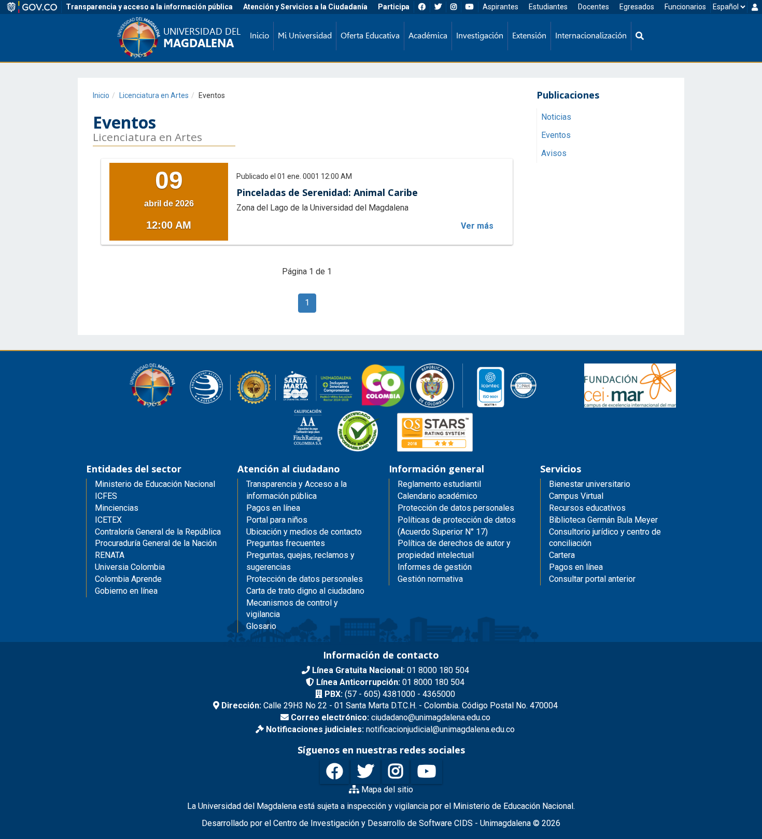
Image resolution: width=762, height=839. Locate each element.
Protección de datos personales (456, 508)
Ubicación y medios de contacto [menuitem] (304, 532)
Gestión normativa (430, 579)
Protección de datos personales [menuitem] (304, 579)
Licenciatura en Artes (154, 95)
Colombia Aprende (128, 579)
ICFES (106, 496)
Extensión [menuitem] (529, 35)
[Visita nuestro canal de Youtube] (426, 772)
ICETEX (108, 520)
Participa (394, 7)
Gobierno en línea (126, 591)
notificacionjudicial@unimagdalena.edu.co (390, 729)
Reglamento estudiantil (439, 484)
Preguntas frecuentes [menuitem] (285, 543)
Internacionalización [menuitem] (591, 35)
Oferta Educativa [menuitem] (370, 35)
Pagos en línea (576, 567)
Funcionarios (685, 7)
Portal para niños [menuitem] (276, 520)
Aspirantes (500, 7)
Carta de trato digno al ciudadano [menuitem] (305, 591)
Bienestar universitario (589, 484)
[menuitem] (639, 36)
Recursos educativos (587, 508)
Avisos (554, 154)
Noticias (556, 117)
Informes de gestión (435, 567)
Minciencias (116, 508)
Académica (427, 35)
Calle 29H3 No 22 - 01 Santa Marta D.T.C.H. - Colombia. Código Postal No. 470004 (389, 705)
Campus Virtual (576, 496)
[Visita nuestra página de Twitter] (365, 772)
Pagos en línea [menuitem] (273, 508)
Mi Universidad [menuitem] (305, 35)
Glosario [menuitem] (261, 626)
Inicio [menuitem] (259, 35)
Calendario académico (437, 496)
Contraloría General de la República (158, 532)
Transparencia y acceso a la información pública (149, 7)
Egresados (636, 7)
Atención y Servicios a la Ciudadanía (305, 7)
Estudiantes (548, 7)
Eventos (556, 136)
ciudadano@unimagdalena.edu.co (390, 717)
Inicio (101, 95)
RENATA (109, 555)
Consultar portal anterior (592, 579)
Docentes (593, 7)
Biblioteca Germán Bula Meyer (603, 520)
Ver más (477, 226)
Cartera (562, 555)
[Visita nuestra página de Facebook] (334, 772)
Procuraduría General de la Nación (156, 543)
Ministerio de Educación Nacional (155, 484)
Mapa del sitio (386, 789)
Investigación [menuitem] (479, 35)
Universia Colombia (130, 567)
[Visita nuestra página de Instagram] (395, 772)
